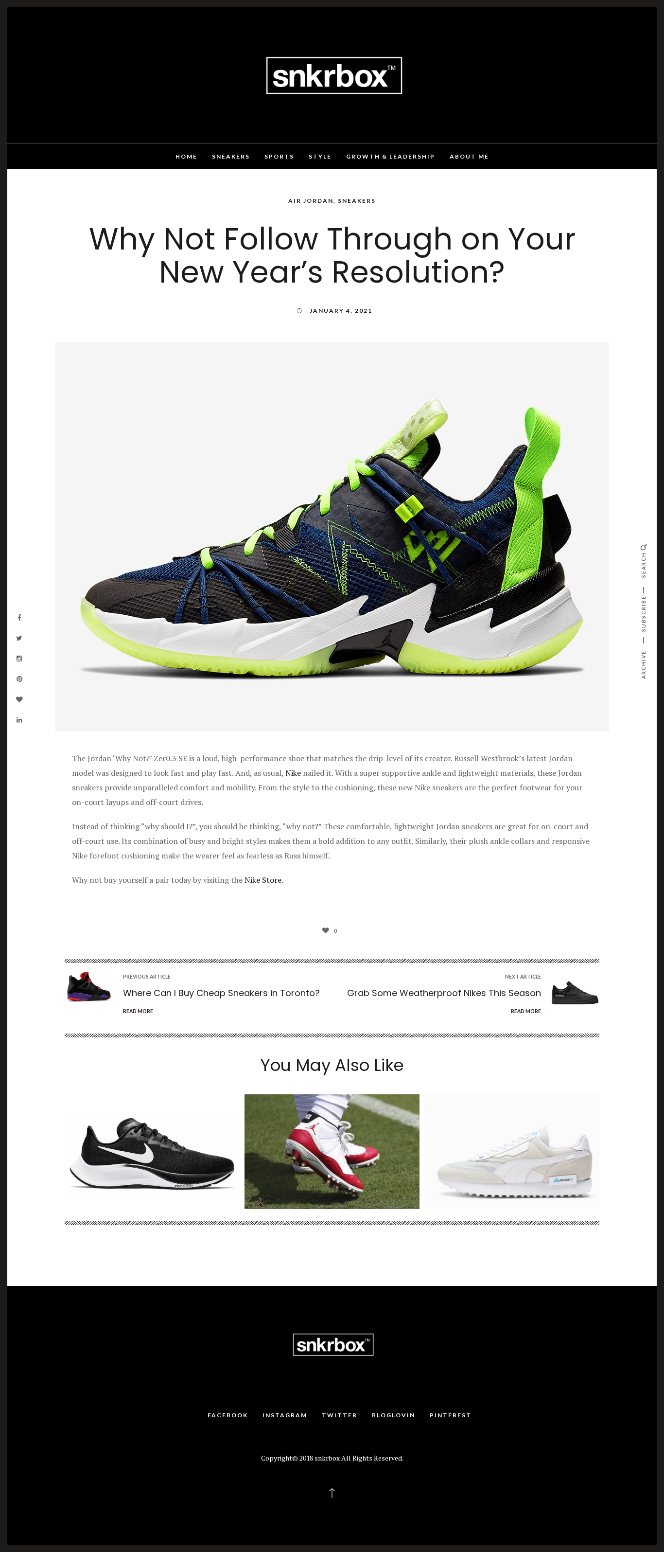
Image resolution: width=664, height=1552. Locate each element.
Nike (293, 772)
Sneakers (231, 156)
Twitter (339, 1415)
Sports (279, 156)
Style (320, 156)
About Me (469, 156)
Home (186, 156)
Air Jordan (310, 200)
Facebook (228, 1415)
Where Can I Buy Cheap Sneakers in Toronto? (221, 993)
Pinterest (451, 1415)
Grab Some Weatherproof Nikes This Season (444, 993)
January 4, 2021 (341, 310)
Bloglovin (393, 1415)
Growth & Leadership (390, 156)
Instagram (284, 1415)
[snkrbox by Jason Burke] (332, 74)
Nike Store (263, 879)
